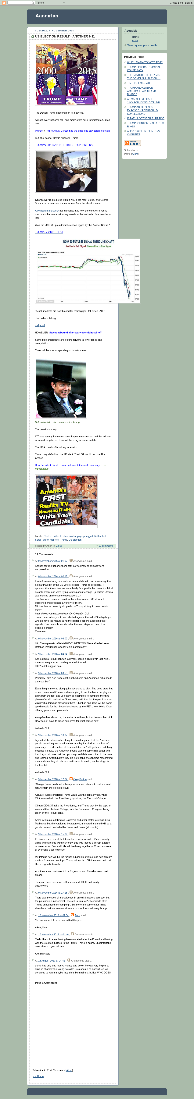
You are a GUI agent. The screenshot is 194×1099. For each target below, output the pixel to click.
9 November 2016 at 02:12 (53, 576)
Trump (63, 540)
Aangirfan (46, 16)
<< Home (38, 1076)
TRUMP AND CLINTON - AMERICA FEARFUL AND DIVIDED (141, 91)
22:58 (59, 546)
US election (75, 540)
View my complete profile (142, 45)
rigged (89, 536)
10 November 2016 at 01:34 (53, 915)
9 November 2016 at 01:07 (53, 561)
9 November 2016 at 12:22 (53, 779)
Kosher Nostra (68, 536)
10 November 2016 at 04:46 (53, 934)
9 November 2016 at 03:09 (53, 638)
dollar (56, 536)
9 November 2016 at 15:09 (53, 834)
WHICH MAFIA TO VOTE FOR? (145, 62)
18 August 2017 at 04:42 (52, 960)
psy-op (81, 536)
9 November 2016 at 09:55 (53, 673)
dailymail (40, 325)
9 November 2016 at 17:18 (53, 892)
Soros (38, 540)
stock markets (51, 540)
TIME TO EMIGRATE (139, 83)
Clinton (47, 536)
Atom (69, 1070)
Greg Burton (80, 779)
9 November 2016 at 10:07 (53, 735)
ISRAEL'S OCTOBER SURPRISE (145, 118)
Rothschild (100, 536)
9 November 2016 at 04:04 (53, 654)
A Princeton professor (47, 210)
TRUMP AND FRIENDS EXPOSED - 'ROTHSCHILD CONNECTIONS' (142, 110)
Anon (77, 915)
